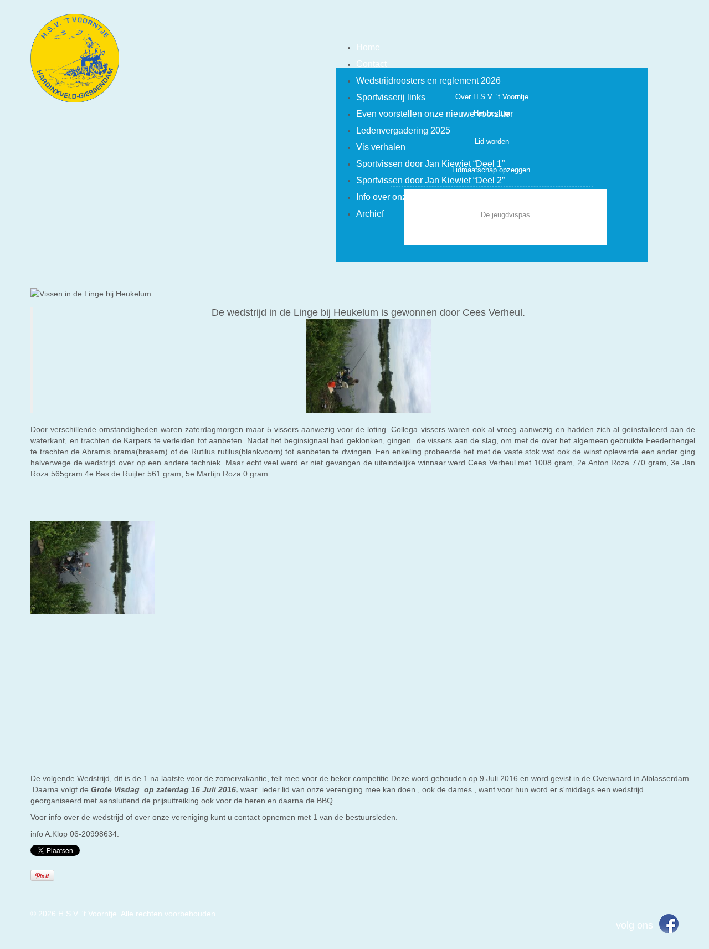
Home (368, 47)
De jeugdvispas (505, 215)
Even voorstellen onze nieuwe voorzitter (434, 114)
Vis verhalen (380, 147)
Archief (370, 213)
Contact (371, 64)
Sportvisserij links (390, 97)
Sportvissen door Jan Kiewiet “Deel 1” (430, 163)
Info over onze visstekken (405, 197)
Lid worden (492, 141)
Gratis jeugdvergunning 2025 (492, 198)
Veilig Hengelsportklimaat (491, 232)
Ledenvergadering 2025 (403, 130)
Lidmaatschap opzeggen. (492, 170)
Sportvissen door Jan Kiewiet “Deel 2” (430, 180)
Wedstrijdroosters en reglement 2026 (428, 80)
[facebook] (669, 923)
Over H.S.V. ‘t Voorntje (491, 97)
